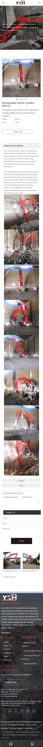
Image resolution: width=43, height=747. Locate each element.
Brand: (4, 122)
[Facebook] (4, 711)
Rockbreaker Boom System (13, 493)
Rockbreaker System (11, 497)
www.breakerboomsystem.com (28, 732)
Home (5, 642)
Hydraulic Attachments (32, 651)
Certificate (7, 653)
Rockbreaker (26, 497)
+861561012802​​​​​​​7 (15, 692)
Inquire (16, 132)
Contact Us (7, 660)
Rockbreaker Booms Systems (11, 571)
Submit (21, 541)
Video (5, 656)
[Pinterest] (34, 711)
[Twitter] (16, 711)
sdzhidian (29, 728)
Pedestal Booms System (31, 571)
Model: (4, 119)
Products (6, 649)
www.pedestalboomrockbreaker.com (16, 735)
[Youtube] (22, 711)
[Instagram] (28, 711)
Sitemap (4, 728)
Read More (5, 633)
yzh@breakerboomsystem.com (17, 689)
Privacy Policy (31, 725)
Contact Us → (12, 682)
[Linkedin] (10, 711)
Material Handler (30, 664)
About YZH (7, 646)
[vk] (4, 716)
